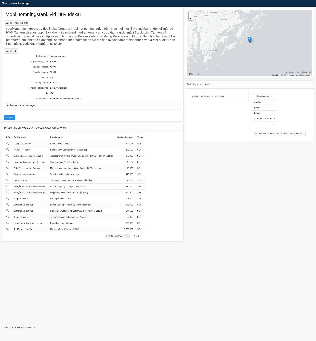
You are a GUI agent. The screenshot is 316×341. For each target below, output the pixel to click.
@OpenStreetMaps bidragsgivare (292, 75)
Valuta (45, 77)
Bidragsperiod (41, 83)
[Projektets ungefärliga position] (250, 39)
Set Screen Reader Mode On (23, 327)
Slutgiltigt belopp (40, 72)
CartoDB (275, 75)
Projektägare (42, 56)
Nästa (137, 236)
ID (47, 93)
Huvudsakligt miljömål (38, 88)
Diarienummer (41, 98)
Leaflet (308, 75)
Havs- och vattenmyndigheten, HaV (297, 72)
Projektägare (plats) (39, 61)
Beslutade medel (40, 67)
